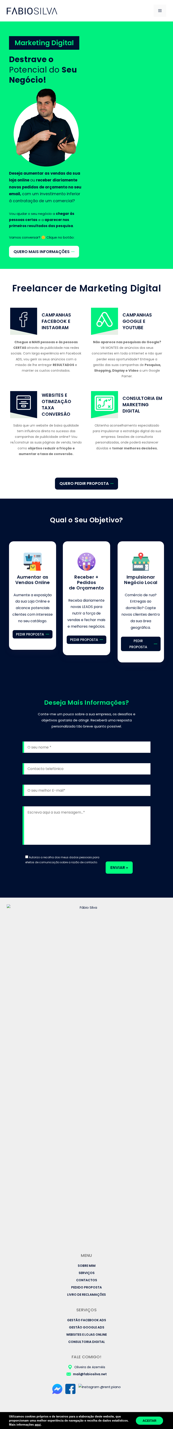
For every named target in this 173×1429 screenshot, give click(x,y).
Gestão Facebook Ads (86, 1320)
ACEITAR (149, 1420)
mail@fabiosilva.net (90, 1374)
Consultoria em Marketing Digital (142, 404)
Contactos (86, 1280)
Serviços (87, 1273)
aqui (38, 1424)
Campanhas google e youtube (137, 321)
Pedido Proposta (86, 1287)
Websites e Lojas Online (86, 1334)
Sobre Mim (87, 1265)
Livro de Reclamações (86, 1294)
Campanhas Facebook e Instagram (56, 321)
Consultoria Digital (86, 1342)
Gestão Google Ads (86, 1327)
